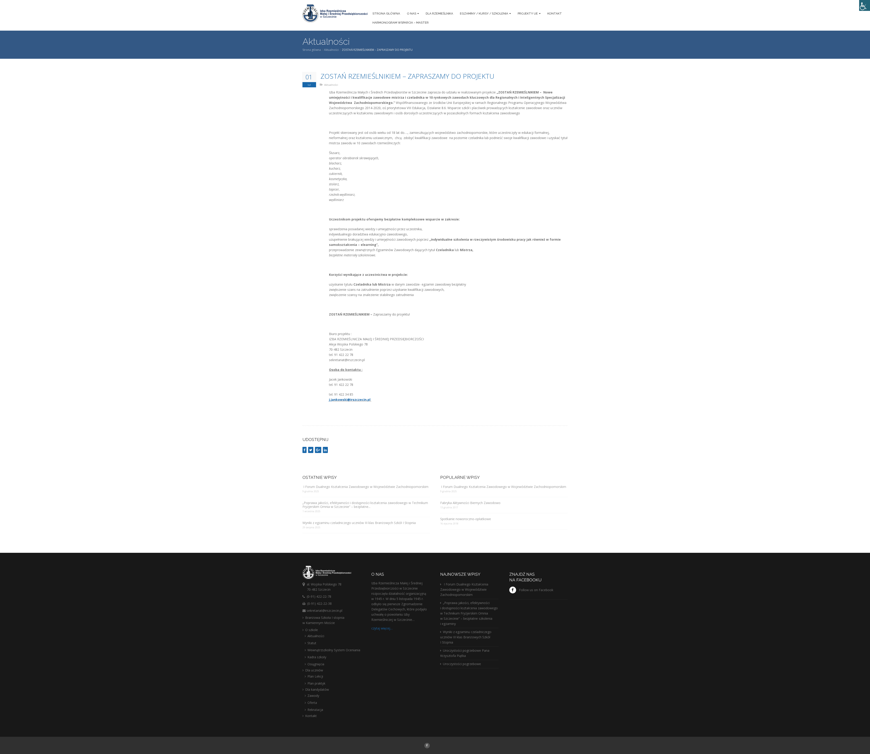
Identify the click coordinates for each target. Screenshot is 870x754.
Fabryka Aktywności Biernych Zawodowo (470, 503)
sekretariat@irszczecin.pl (324, 610)
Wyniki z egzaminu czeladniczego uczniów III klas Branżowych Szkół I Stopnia (359, 523)
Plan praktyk (316, 683)
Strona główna (386, 13)
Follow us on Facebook (536, 590)
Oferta (312, 702)
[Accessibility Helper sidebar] (864, 5)
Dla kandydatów (317, 689)
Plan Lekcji (315, 676)
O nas (411, 13)
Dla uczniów (314, 670)
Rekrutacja (315, 709)
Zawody (313, 695)
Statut (311, 643)
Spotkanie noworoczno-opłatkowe (465, 519)
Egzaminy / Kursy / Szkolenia (484, 13)
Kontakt (554, 13)
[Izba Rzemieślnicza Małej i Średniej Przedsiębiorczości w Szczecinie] (334, 14)
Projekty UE (528, 13)
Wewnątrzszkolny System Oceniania (333, 650)
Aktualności (331, 50)
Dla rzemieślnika (439, 13)
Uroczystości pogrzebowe (462, 664)
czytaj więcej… (382, 628)
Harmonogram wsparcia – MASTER (400, 22)
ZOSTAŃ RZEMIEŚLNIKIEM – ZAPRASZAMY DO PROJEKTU (407, 76)
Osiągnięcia (315, 664)
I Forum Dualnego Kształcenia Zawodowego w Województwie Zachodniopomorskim (365, 487)
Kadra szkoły (316, 657)
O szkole (311, 630)
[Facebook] (427, 745)
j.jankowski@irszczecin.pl (349, 399)
